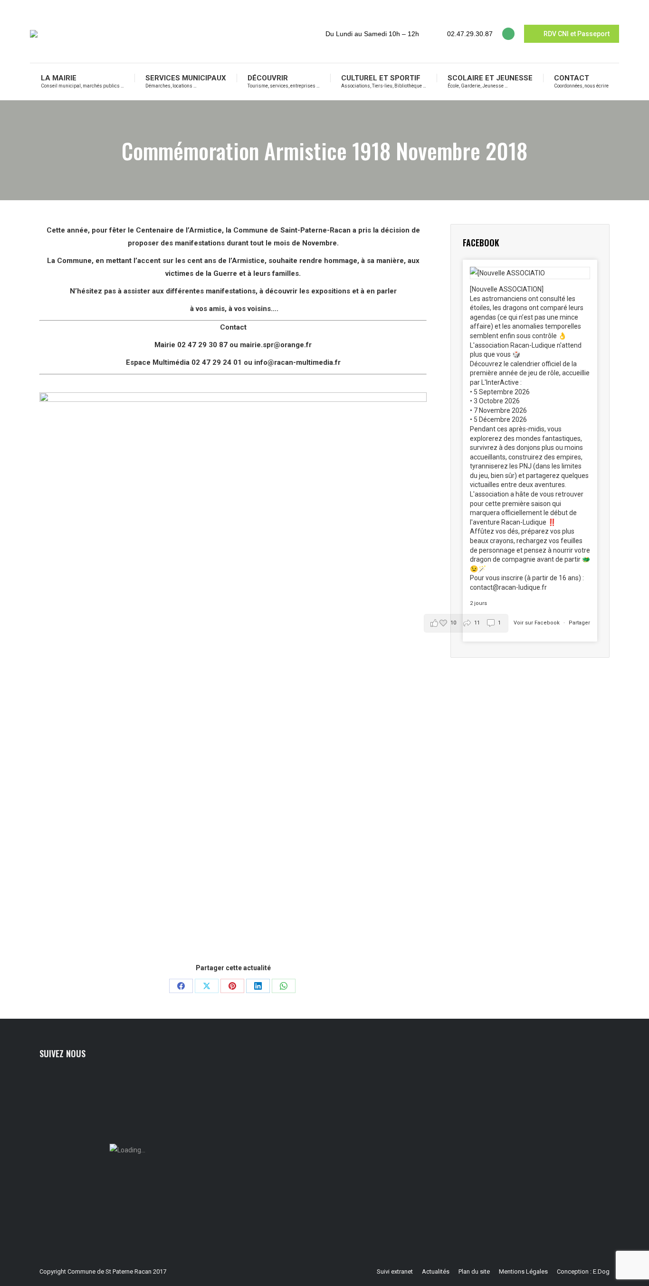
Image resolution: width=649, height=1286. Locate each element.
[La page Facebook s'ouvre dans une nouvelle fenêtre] (508, 34)
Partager (579, 623)
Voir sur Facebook (537, 623)
